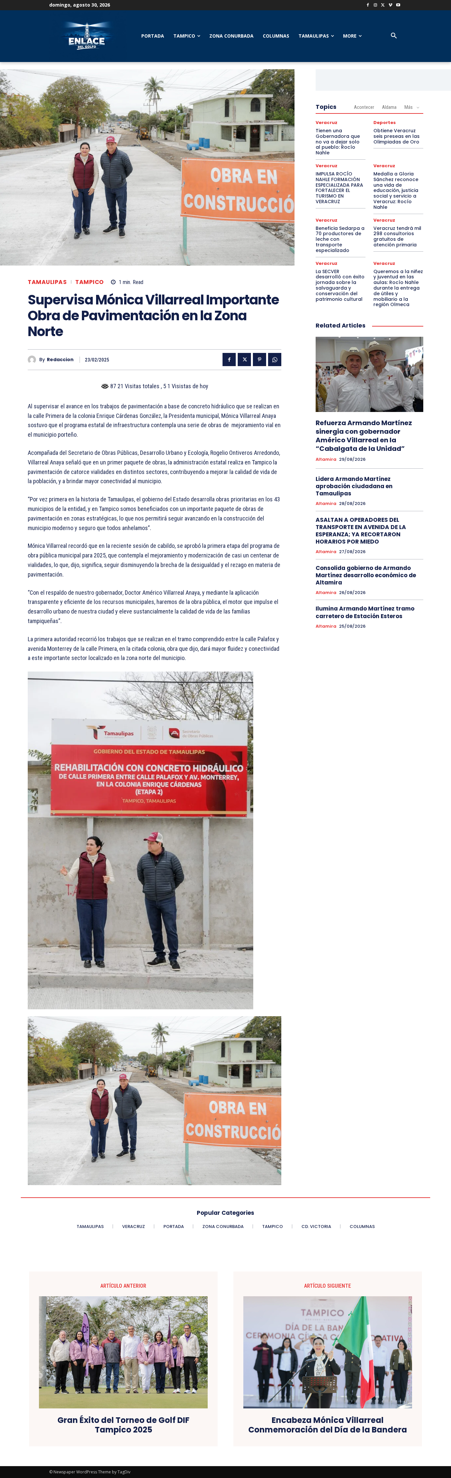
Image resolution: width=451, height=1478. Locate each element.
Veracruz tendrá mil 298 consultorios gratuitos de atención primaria (397, 236)
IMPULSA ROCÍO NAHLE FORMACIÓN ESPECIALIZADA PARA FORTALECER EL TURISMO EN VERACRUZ (339, 188)
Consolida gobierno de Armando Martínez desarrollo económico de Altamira (366, 575)
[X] (383, 5)
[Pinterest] (259, 359)
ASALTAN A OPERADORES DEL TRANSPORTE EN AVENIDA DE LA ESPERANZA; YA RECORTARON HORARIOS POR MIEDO (361, 531)
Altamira (326, 459)
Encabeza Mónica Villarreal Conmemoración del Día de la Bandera (327, 1425)
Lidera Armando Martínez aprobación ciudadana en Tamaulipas (354, 486)
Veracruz (326, 122)
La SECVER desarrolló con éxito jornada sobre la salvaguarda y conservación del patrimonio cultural (340, 285)
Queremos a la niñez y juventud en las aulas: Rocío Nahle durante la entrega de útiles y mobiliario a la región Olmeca (398, 288)
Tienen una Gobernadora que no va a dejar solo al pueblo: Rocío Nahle (338, 141)
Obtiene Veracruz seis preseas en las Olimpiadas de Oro (396, 136)
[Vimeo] (390, 5)
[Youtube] (398, 5)
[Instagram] (375, 5)
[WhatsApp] (274, 359)
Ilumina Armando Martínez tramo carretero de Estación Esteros (365, 612)
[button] (394, 36)
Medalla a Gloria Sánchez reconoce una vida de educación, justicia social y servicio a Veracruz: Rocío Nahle (395, 190)
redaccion (60, 359)
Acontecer (364, 107)
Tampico (89, 282)
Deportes (384, 122)
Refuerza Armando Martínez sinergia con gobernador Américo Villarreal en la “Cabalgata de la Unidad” (364, 435)
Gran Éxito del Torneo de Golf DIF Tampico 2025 (123, 1425)
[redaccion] (33, 360)
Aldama (389, 107)
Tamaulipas (47, 282)
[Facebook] (368, 5)
